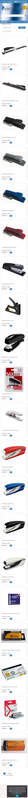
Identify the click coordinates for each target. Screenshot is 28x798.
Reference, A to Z (10, 27)
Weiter (10, 773)
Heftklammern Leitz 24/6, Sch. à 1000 (9, 686)
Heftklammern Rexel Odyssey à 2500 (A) (10, 723)
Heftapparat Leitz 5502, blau (8, 503)
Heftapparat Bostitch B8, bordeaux (9, 247)
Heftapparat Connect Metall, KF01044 (9, 357)
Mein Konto (5, 1)
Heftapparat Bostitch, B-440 (8, 283)
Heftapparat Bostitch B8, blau (8, 210)
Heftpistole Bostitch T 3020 (7, 320)
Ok (17, 795)
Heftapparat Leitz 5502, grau (8, 576)
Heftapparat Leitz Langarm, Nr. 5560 (9, 64)
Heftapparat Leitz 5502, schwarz (8, 540)
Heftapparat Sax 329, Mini (7, 393)
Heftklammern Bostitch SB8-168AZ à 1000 (10, 613)
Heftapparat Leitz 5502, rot (7, 467)
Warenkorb (6, 69)
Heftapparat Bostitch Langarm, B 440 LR (10, 100)
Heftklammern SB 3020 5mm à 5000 (9, 760)
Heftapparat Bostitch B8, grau (8, 174)
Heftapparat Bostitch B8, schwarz (9, 137)
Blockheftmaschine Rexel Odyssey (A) (10, 430)
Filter (22, 27)
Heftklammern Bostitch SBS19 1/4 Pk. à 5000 (11, 650)
